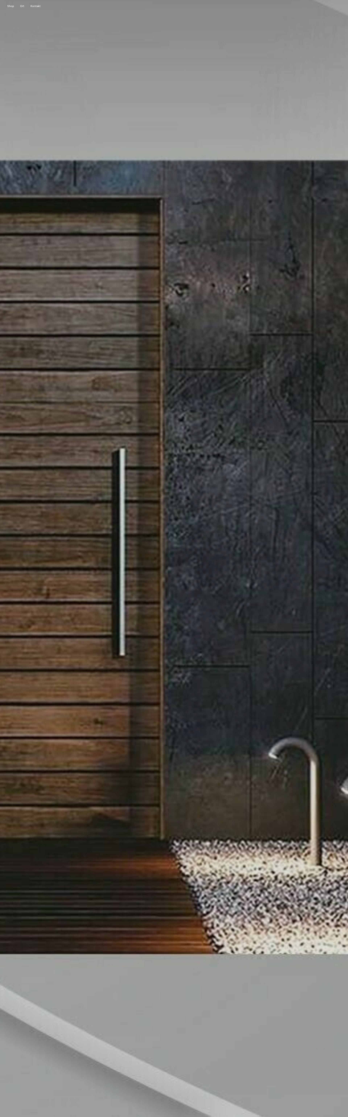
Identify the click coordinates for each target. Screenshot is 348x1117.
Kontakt (35, 6)
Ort (22, 6)
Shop (10, 6)
